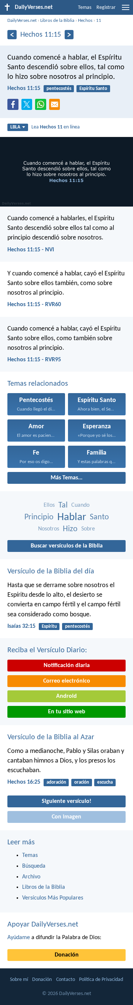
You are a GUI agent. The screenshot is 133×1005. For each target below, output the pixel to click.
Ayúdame (18, 938)
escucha (105, 782)
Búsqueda (33, 866)
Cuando (80, 505)
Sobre (88, 529)
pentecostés (59, 88)
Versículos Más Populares (52, 898)
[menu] (125, 10)
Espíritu (49, 626)
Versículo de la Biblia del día (50, 571)
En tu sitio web (66, 712)
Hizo (70, 529)
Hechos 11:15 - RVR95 (34, 360)
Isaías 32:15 (21, 626)
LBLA (15, 127)
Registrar (106, 7)
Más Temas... (66, 478)
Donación (67, 955)
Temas (84, 7)
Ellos (49, 505)
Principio (39, 517)
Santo (99, 517)
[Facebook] (14, 107)
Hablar (71, 517)
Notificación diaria (67, 666)
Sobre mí (19, 979)
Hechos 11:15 (23, 88)
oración (81, 782)
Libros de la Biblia (57, 20)
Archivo (31, 877)
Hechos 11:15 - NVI (30, 250)
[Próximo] (69, 34)
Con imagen (66, 817)
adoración (56, 782)
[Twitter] (28, 107)
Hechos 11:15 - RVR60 (34, 305)
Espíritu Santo (93, 88)
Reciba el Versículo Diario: (47, 650)
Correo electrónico (66, 681)
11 (98, 20)
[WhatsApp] (42, 105)
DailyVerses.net (22, 20)
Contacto (65, 979)
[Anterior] (12, 34)
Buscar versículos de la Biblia (67, 546)
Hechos (85, 20)
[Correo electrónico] (56, 107)
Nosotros (48, 529)
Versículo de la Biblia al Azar (50, 737)
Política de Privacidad (101, 979)
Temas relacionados (37, 384)
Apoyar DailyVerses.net (42, 924)
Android (66, 696)
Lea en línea (55, 127)
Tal (63, 505)
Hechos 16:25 (23, 782)
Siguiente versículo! (66, 801)
